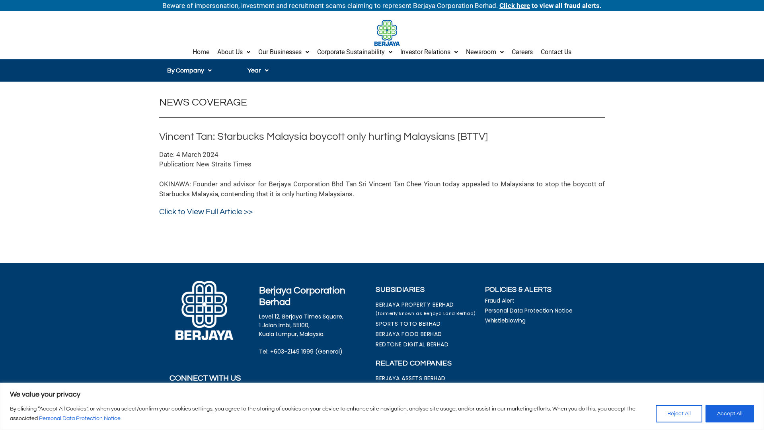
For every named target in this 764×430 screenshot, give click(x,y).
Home (201, 52)
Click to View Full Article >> (206, 212)
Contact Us (556, 52)
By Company (185, 70)
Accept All (730, 413)
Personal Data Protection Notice (80, 418)
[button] (233, 52)
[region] (382, 406)
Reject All (679, 413)
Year (254, 70)
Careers (522, 52)
